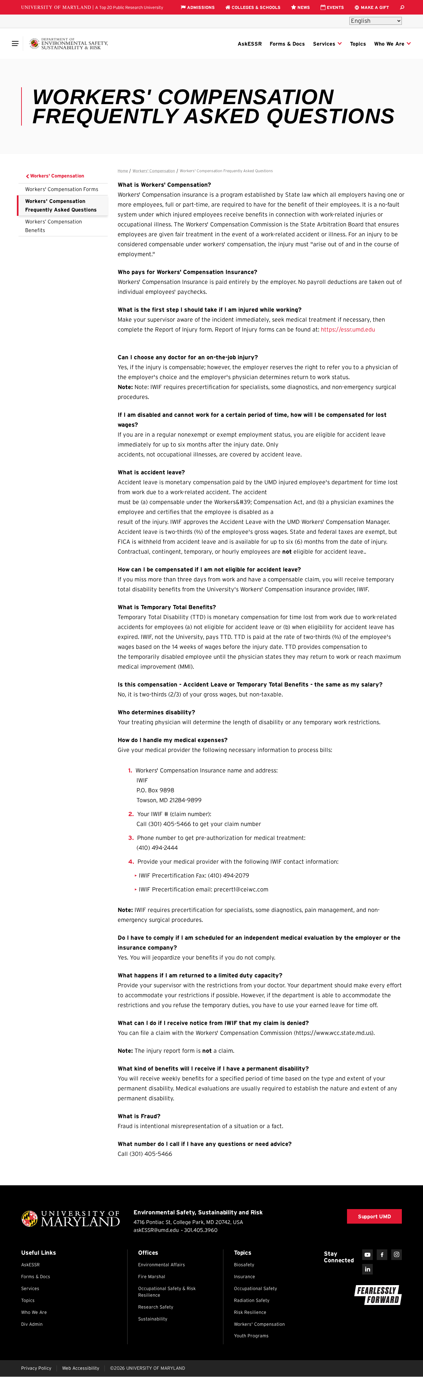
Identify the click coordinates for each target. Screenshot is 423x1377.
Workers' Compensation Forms (61, 189)
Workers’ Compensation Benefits (53, 225)
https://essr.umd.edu (348, 329)
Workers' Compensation (57, 175)
